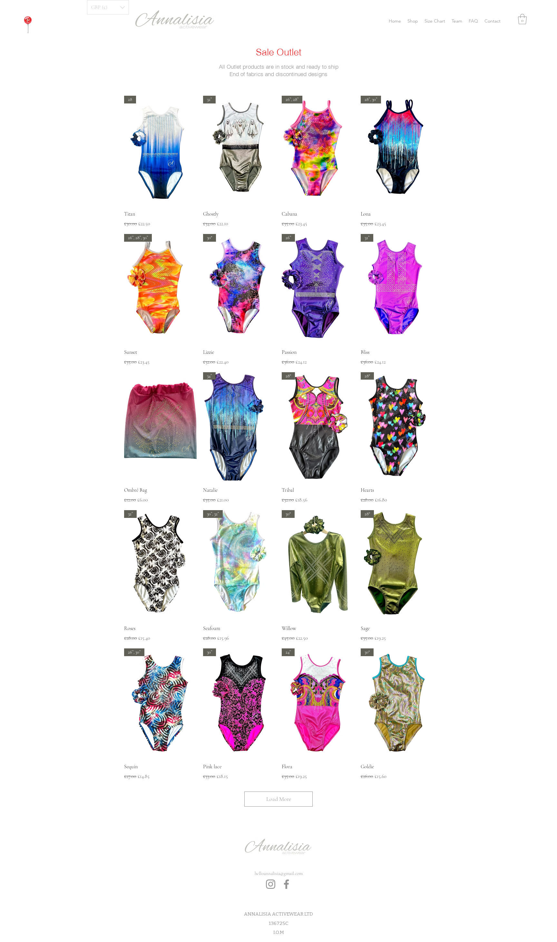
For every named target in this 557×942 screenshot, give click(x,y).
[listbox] (108, 7)
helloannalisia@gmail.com (279, 873)
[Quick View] (160, 426)
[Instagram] (270, 884)
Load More (278, 798)
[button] (522, 19)
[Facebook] (286, 884)
